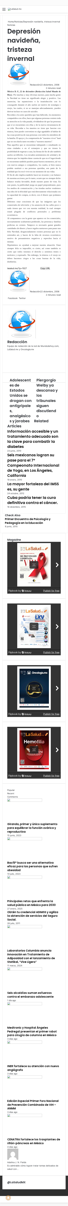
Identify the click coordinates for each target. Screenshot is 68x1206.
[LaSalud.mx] (15, 9)
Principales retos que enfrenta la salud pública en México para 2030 (31, 903)
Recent (10, 793)
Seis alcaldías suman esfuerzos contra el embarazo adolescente (30, 995)
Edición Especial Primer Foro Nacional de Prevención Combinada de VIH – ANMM (33, 1104)
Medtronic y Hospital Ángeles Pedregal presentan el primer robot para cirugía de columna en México (32, 1031)
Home (10, 21)
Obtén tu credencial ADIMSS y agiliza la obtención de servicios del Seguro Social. (32, 916)
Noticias (18, 21)
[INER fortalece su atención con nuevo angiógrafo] (24, 1043)
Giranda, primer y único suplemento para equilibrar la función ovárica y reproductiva (32, 828)
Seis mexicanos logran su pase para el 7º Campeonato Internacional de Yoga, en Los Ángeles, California (33, 465)
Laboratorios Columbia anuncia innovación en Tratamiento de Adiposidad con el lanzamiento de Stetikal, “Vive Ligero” (31, 956)
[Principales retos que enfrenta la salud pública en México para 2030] (24, 878)
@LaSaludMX (16, 1182)
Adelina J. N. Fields (16, 1162)
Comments (12, 796)
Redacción (35, 84)
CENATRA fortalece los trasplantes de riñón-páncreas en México (33, 1141)
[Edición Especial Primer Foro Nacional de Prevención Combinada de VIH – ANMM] (24, 1077)
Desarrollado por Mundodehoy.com (19, 1194)
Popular (11, 790)
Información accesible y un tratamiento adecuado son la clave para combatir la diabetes (32, 439)
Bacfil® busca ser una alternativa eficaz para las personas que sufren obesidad (32, 866)
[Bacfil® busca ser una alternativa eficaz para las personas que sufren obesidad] (24, 839)
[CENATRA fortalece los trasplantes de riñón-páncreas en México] (24, 1116)
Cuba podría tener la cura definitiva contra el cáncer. (32, 500)
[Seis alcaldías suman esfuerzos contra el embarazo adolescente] (24, 969)
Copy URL (45, 268)
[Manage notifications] (8, 1197)
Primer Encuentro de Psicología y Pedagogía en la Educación (27, 521)
